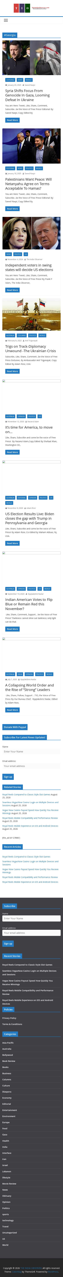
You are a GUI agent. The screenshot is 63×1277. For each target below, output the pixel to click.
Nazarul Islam (33, 421)
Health (5, 1140)
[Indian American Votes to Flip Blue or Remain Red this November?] (31, 567)
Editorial (10, 80)
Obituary (6, 1195)
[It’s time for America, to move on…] (31, 395)
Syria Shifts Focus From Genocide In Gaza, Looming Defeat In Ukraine (27, 95)
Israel (5, 1165)
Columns (21, 335)
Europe (6, 1122)
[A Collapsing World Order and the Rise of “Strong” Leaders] (31, 653)
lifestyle (6, 1177)
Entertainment (9, 1110)
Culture (6, 1085)
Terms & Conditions (12, 1024)
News (20, 80)
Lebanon (6, 1171)
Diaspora (6, 1091)
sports (5, 1214)
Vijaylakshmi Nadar (36, 594)
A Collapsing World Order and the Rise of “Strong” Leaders (29, 687)
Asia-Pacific (8, 1042)
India (20, 674)
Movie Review (9, 1183)
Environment (8, 1116)
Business (6, 1073)
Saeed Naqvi (30, 85)
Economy (7, 1097)
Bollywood (7, 1055)
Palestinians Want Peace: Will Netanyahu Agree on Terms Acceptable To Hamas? (28, 184)
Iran (4, 1159)
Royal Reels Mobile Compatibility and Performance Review (30, 818)
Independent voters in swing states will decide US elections (29, 267)
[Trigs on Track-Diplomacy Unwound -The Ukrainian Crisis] (31, 314)
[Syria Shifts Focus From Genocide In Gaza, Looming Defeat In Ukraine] (31, 57)
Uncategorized (9, 1232)
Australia (10, 335)
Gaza (4, 1134)
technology (8, 1220)
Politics (29, 168)
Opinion (21, 416)
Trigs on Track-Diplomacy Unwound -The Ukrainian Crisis (30, 348)
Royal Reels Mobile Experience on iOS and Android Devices (30, 825)
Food (4, 1128)
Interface (6, 1153)
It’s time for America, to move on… (29, 429)
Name (5, 746)
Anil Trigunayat (31, 340)
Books (5, 1067)
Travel (5, 1226)
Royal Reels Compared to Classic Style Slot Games (26, 794)
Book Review (8, 1061)
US (26, 254)
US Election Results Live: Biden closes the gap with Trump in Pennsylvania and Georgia (29, 518)
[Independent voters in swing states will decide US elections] (31, 233)
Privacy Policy (9, 1018)
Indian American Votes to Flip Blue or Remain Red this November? (29, 604)
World (29, 80)
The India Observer (34, 259)
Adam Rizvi (31, 508)
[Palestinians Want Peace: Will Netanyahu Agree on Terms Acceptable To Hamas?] (31, 146)
